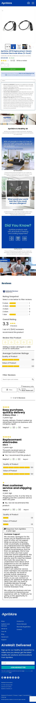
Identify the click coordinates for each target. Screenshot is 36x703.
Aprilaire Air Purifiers (6, 686)
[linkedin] (13, 678)
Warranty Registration (24, 627)
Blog (2, 634)
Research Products (6, 695)
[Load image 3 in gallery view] (19, 46)
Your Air (3, 631)
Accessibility (26, 695)
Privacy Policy (28, 671)
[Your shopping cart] (28, 3)
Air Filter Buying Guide (6, 684)
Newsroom (4, 637)
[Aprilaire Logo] (9, 614)
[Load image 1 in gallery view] (7, 46)
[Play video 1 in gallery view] (24, 46)
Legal (20, 695)
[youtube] (18, 678)
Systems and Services (5, 625)
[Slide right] (33, 47)
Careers (19, 629)
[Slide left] (3, 47)
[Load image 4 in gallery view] (30, 46)
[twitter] (5, 678)
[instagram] (8, 678)
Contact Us (20, 621)
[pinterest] (16, 678)
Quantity (2, 62)
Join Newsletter (18, 667)
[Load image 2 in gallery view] (13, 46)
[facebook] (2, 678)
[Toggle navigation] (33, 3)
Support (3, 640)
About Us (4, 629)
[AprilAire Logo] (6, 3)
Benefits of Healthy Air (6, 688)
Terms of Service (5, 672)
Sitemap (3, 697)
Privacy (15, 695)
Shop (3, 621)
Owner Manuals (22, 624)
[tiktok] (10, 678)
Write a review (22, 61)
